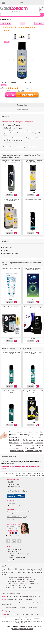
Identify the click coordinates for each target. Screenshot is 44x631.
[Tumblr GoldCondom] (19, 541)
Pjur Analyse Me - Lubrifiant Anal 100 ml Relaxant (33, 161)
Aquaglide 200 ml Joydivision (11, 268)
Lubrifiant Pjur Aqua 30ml (33, 199)
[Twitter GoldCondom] (8, 541)
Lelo (3, 608)
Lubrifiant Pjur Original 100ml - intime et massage (11, 161)
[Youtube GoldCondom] (14, 541)
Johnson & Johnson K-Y (18, 448)
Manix (4, 600)
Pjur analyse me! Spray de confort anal (11, 199)
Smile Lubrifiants (17, 451)
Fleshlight (5, 611)
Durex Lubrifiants (33, 437)
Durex (4, 596)
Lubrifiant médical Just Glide (28, 445)
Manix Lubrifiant (36, 448)
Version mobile (26, 629)
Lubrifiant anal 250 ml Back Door (11, 353)
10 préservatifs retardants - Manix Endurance (32, 268)
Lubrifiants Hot (15, 440)
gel (36, 138)
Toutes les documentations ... (17, 558)
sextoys (36, 618)
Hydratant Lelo (27, 443)
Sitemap (26, 623)
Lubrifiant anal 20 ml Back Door (11, 391)
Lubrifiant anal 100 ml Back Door (33, 353)
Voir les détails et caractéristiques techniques (19, 147)
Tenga (4, 614)
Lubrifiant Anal (15, 437)
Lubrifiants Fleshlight (33, 451)
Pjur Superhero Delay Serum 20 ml (33, 391)
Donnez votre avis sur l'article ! (20, 467)
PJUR (31, 88)
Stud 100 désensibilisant (11, 307)
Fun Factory (6, 603)
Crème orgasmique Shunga (33, 307)
